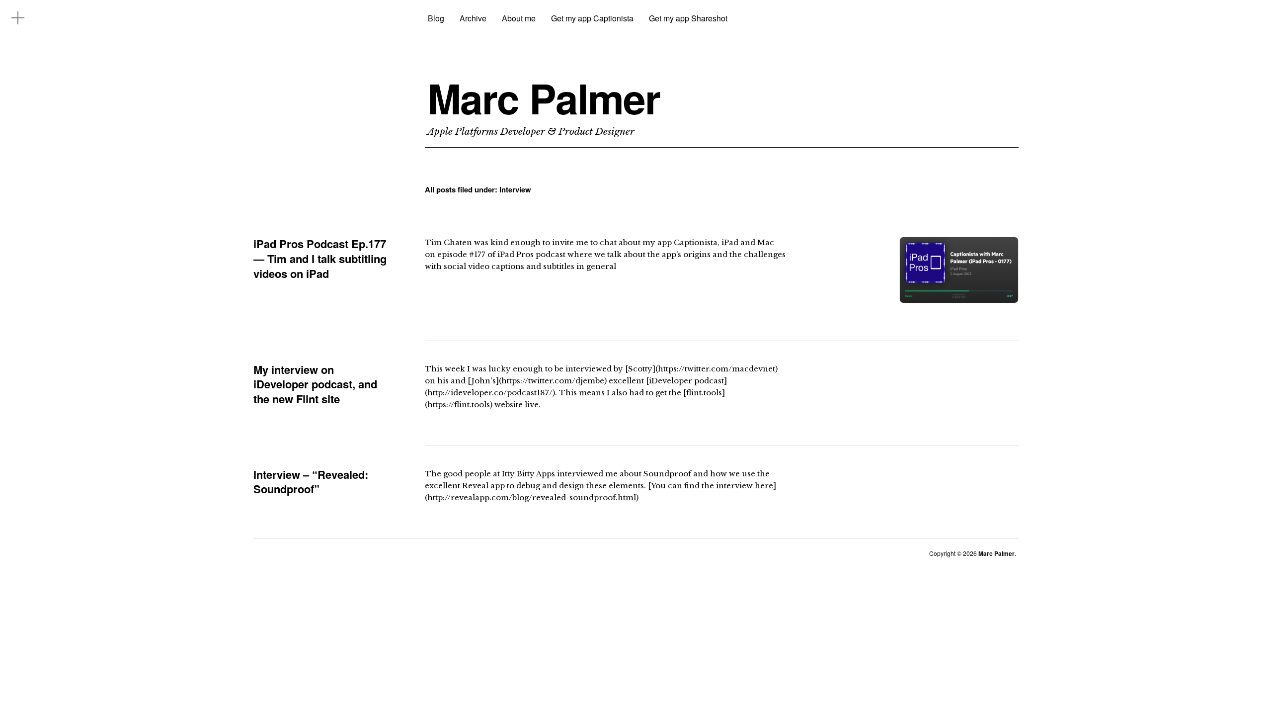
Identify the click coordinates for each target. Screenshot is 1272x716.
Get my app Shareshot (688, 18)
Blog (436, 18)
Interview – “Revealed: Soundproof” (310, 481)
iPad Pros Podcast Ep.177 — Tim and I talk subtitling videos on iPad (320, 258)
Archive (473, 18)
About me (519, 18)
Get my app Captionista (592, 18)
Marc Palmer (543, 98)
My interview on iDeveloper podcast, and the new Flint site (315, 384)
